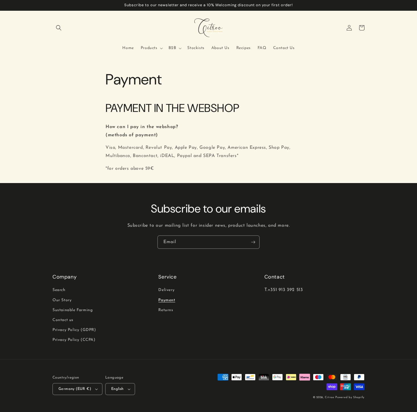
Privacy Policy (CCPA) (74, 340)
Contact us (62, 320)
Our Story (61, 300)
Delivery (166, 290)
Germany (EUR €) (74, 389)
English (117, 389)
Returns (165, 310)
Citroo (329, 397)
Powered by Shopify (350, 397)
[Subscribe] (253, 242)
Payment (166, 300)
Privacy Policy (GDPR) (74, 330)
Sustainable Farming (72, 310)
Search (59, 290)
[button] (58, 28)
